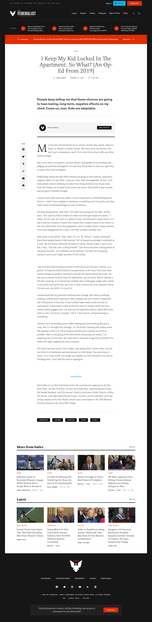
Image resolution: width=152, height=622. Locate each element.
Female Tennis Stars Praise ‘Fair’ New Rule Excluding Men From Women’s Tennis (30, 532)
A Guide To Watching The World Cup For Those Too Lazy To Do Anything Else (60, 480)
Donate (121, 3)
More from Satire (30, 447)
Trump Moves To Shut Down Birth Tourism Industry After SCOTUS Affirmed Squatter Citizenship (58, 535)
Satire (83, 420)
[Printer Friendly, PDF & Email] (23, 185)
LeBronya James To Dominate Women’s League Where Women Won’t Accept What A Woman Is (30, 482)
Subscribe (135, 3)
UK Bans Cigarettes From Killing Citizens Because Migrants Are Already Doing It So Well (120, 482)
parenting (70, 420)
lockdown (58, 420)
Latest (21, 499)
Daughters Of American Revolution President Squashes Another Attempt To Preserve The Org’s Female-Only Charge (121, 535)
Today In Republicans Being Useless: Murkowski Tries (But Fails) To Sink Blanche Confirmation (91, 534)
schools (95, 420)
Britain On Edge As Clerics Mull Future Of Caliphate (90, 478)
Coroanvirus (43, 420)
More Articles (104, 128)
